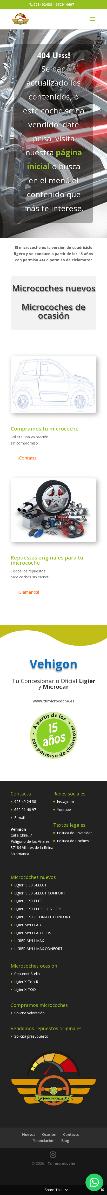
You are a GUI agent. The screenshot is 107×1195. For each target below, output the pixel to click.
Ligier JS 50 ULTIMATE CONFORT (42, 916)
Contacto (71, 1134)
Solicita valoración (29, 1012)
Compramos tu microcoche (45, 428)
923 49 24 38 (25, 801)
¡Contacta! (27, 458)
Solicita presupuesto (31, 1036)
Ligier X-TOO (25, 989)
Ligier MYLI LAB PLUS (32, 932)
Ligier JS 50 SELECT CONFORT (39, 893)
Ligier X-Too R (26, 981)
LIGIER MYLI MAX (29, 940)
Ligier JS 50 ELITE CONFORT (38, 908)
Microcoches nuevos (53, 288)
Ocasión (49, 1134)
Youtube (64, 809)
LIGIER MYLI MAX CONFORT (38, 948)
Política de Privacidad (74, 832)
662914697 (65, 4)
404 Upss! (53, 55)
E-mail (19, 817)
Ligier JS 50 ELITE (28, 900)
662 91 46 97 (25, 809)
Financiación (43, 1140)
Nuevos (28, 1134)
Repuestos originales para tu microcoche (47, 560)
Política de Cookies (73, 840)
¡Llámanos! (28, 592)
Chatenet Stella (27, 973)
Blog (65, 1140)
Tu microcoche (61, 1163)
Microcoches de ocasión (53, 311)
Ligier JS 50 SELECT (30, 885)
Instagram (65, 801)
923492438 (43, 4)
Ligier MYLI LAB (27, 924)
